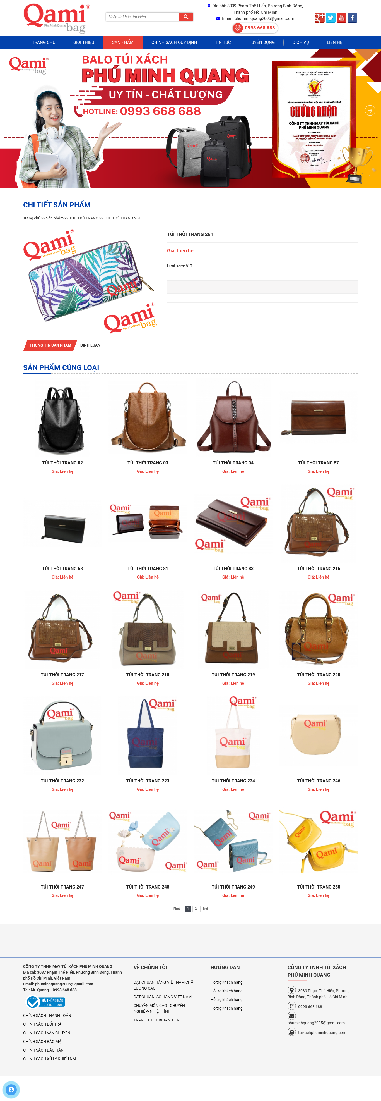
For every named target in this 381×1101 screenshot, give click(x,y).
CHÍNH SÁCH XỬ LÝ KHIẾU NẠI (49, 1059)
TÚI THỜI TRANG (83, 218)
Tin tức (223, 42)
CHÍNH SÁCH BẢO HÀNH (44, 1050)
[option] (90, 280)
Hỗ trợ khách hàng (227, 982)
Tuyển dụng (262, 42)
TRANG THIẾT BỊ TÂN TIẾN (157, 1020)
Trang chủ (44, 42)
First (176, 909)
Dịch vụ (301, 42)
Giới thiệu (83, 42)
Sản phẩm (123, 42)
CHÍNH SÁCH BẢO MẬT (43, 1041)
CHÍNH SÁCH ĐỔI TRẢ (42, 1024)
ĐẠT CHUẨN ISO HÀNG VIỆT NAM (163, 997)
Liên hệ (335, 42)
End (205, 909)
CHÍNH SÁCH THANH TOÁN (47, 1015)
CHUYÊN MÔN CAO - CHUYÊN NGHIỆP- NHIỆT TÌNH (159, 1008)
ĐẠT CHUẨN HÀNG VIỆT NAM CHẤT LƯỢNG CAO (164, 985)
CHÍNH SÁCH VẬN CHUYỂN (46, 1033)
